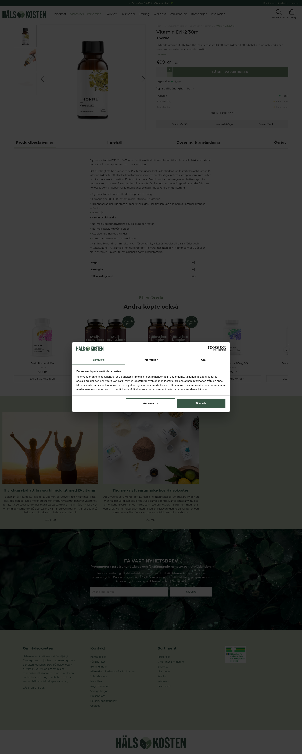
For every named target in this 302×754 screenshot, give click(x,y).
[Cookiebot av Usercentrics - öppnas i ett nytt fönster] (210, 348)
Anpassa (148, 403)
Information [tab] (151, 359)
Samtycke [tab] (99, 359)
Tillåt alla (201, 403)
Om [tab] (203, 359)
